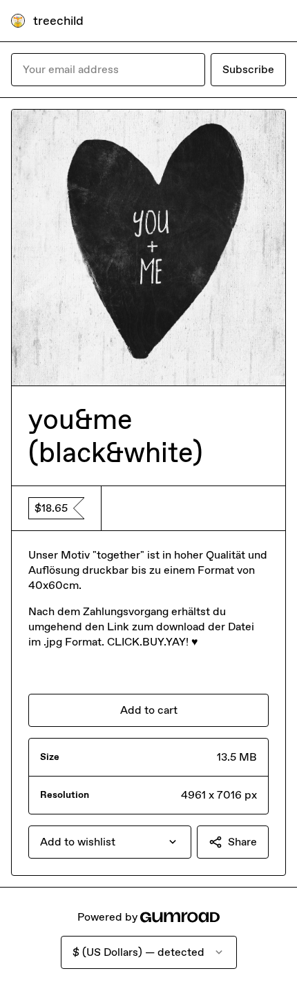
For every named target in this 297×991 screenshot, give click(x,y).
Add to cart (149, 710)
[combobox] (109, 842)
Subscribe (248, 69)
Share (242, 841)
